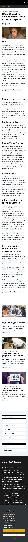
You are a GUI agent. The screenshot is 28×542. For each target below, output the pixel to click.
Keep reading (5, 332)
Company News (7, 421)
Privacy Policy (14, 538)
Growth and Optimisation (9, 441)
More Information (14, 535)
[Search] (24, 6)
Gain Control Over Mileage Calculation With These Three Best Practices (13, 355)
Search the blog (21, 6)
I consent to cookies (14, 530)
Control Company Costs (9, 425)
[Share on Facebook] (10, 41)
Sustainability (7, 446)
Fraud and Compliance (9, 437)
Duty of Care (7, 429)
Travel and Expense (8, 450)
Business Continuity (8, 417)
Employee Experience (9, 433)
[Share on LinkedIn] (12, 41)
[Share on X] (8, 41)
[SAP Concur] (8, 2)
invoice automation (17, 281)
